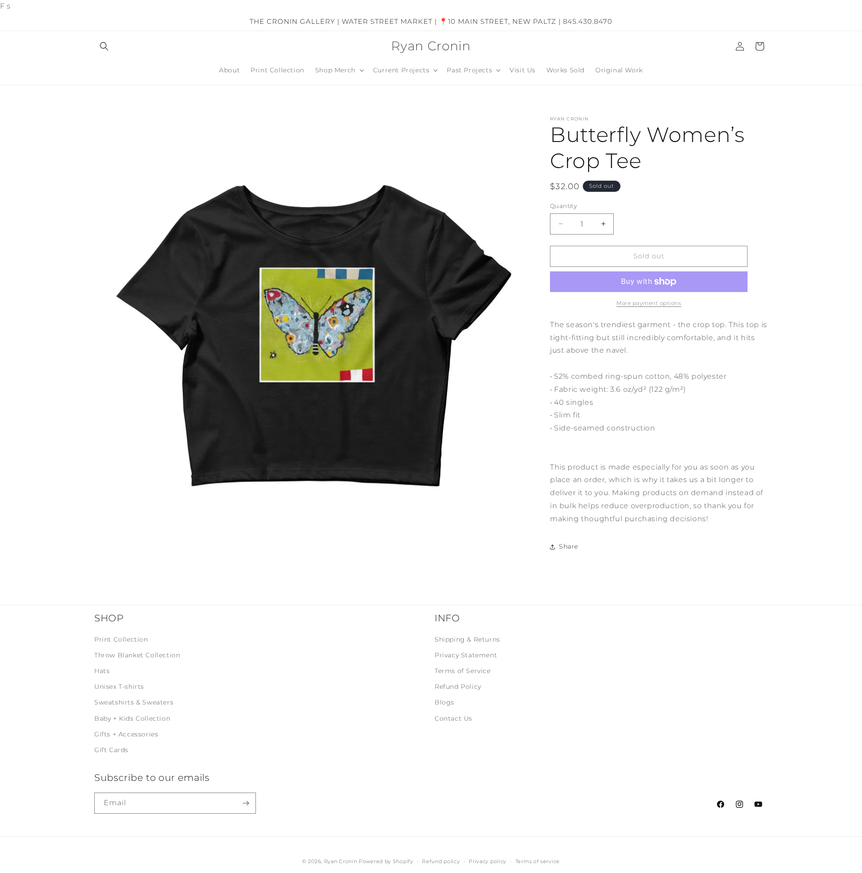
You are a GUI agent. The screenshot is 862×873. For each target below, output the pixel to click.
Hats (102, 671)
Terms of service (537, 861)
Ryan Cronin (340, 861)
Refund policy (441, 861)
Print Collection (121, 639)
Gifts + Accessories (126, 735)
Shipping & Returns (467, 639)
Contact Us (453, 718)
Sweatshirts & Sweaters (133, 703)
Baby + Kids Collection (132, 718)
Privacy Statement (466, 655)
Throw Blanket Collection (137, 655)
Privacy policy (487, 861)
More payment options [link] (648, 303)
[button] (104, 46)
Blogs (444, 703)
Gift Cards (111, 750)
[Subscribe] (245, 803)
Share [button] (568, 546)
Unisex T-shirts (119, 687)
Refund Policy (458, 687)
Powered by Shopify (386, 861)
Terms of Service (463, 671)
